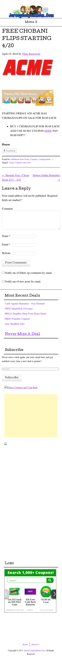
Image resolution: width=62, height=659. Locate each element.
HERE (48, 130)
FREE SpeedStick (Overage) (19, 308)
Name (6, 236)
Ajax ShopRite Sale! (15, 323)
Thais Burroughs (31, 54)
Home (25, 644)
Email (6, 244)
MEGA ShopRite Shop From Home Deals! (26, 313)
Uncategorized (44, 159)
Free (29, 162)
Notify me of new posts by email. (23, 281)
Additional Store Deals (20, 159)
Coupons (34, 159)
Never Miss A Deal (22, 334)
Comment (7, 208)
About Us (35, 644)
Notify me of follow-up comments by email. (28, 272)
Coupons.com (20, 162)
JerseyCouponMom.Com (34, 650)
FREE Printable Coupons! (17, 318)
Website (6, 253)
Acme (11, 162)
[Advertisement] (31, 415)
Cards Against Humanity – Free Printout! (25, 303)
